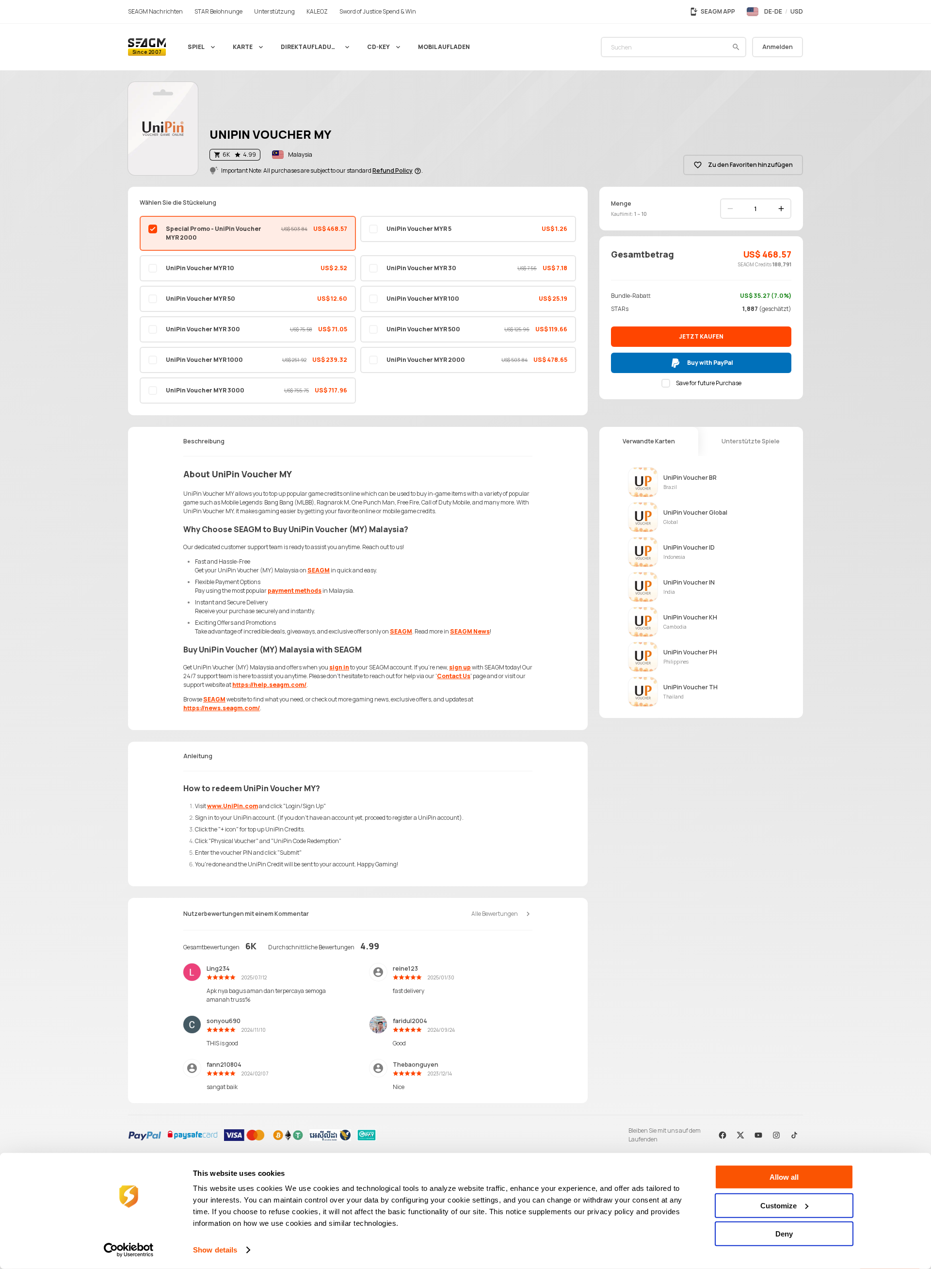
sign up (460, 667)
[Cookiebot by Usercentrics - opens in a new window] (128, 1250)
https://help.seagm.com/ (269, 685)
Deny (784, 1234)
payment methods (294, 590)
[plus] (781, 208)
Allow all (784, 1177)
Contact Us (453, 676)
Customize (778, 1205)
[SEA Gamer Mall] (147, 47)
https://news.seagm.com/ (221, 708)
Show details (215, 1250)
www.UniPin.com (232, 806)
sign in (339, 667)
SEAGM (318, 570)
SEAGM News (470, 631)
